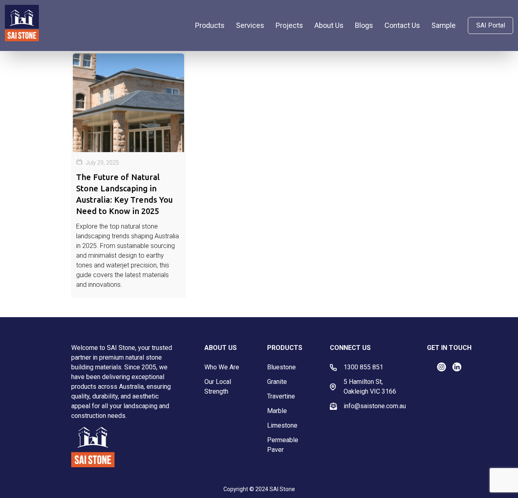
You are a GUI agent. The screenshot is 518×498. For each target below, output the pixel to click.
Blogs (364, 25)
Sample (443, 25)
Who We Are (221, 367)
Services (250, 25)
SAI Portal (490, 25)
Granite (277, 382)
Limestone (282, 425)
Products (210, 25)
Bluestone (281, 367)
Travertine (281, 396)
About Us (329, 25)
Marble (277, 411)
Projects (289, 25)
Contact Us (402, 25)
